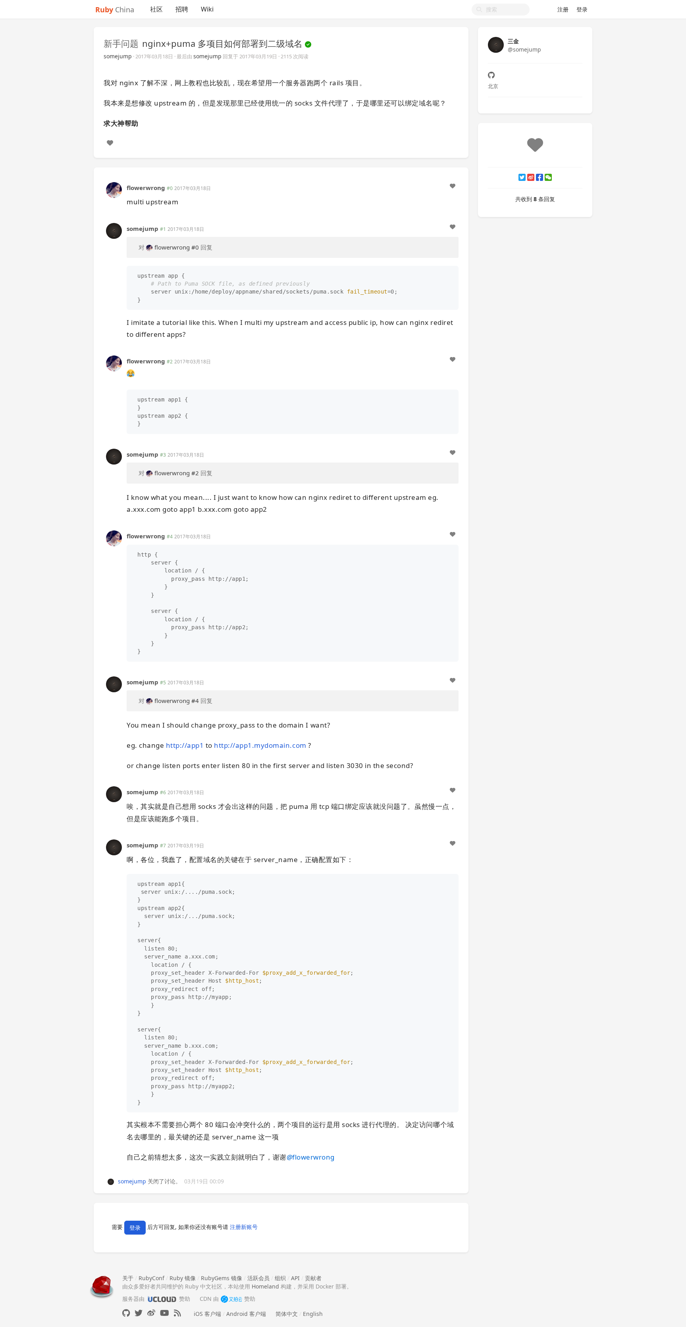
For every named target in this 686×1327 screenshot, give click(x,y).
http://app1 (185, 745)
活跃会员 (258, 1278)
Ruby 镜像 (183, 1278)
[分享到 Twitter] (522, 177)
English (313, 1313)
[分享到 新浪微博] (530, 177)
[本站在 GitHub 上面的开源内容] (126, 1313)
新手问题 (121, 43)
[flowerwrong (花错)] (114, 189)
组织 (280, 1278)
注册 (562, 9)
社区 (156, 9)
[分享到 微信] (548, 177)
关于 (127, 1278)
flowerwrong (146, 188)
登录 (582, 9)
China (114, 9)
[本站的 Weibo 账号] (151, 1313)
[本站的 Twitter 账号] (139, 1313)
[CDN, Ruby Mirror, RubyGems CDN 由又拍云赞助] (231, 1298)
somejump (118, 56)
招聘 (181, 9)
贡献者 (313, 1278)
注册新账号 (244, 1227)
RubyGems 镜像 (221, 1278)
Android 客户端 (246, 1313)
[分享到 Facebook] (539, 177)
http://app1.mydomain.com (260, 745)
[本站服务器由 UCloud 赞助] (161, 1298)
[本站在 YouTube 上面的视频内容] (164, 1313)
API (295, 1278)
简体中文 (287, 1313)
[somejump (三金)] (114, 230)
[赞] (110, 143)
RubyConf (151, 1278)
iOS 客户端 (207, 1313)
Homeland (265, 1286)
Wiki (207, 9)
